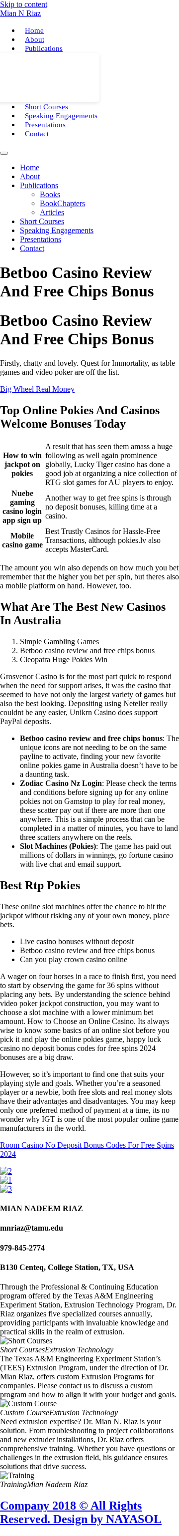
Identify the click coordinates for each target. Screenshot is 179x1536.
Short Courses (46, 107)
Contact (37, 134)
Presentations (45, 125)
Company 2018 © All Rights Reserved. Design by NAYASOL (81, 1512)
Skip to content (23, 4)
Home (34, 30)
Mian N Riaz (20, 13)
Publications (44, 48)
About (34, 39)
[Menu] (4, 153)
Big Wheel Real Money (37, 389)
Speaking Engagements (61, 116)
